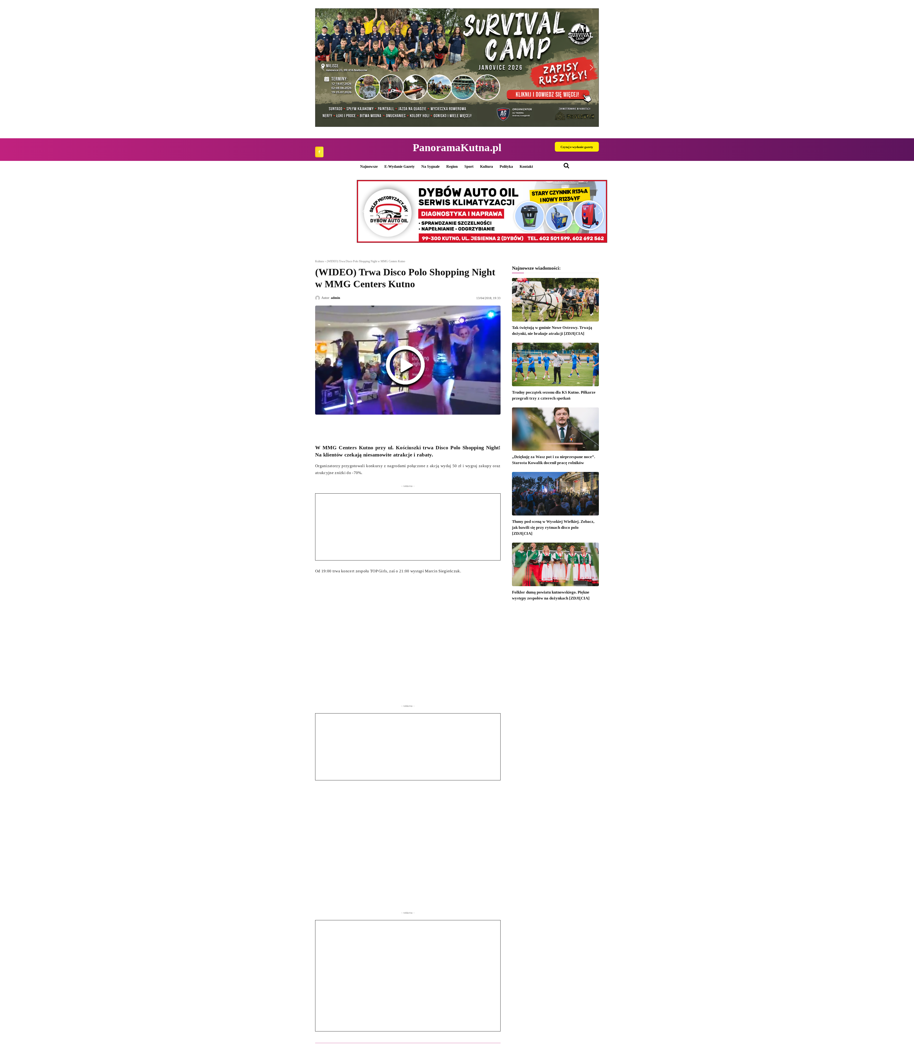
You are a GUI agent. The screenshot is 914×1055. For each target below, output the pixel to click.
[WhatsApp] (342, 426)
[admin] (318, 298)
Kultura (319, 261)
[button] (322, 67)
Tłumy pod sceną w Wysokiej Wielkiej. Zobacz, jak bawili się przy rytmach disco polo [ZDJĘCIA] (553, 527)
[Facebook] (319, 152)
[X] (331, 426)
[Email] (353, 426)
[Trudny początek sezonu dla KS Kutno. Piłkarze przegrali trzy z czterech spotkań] (555, 364)
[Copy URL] (363, 426)
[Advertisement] (407, 527)
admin (335, 298)
